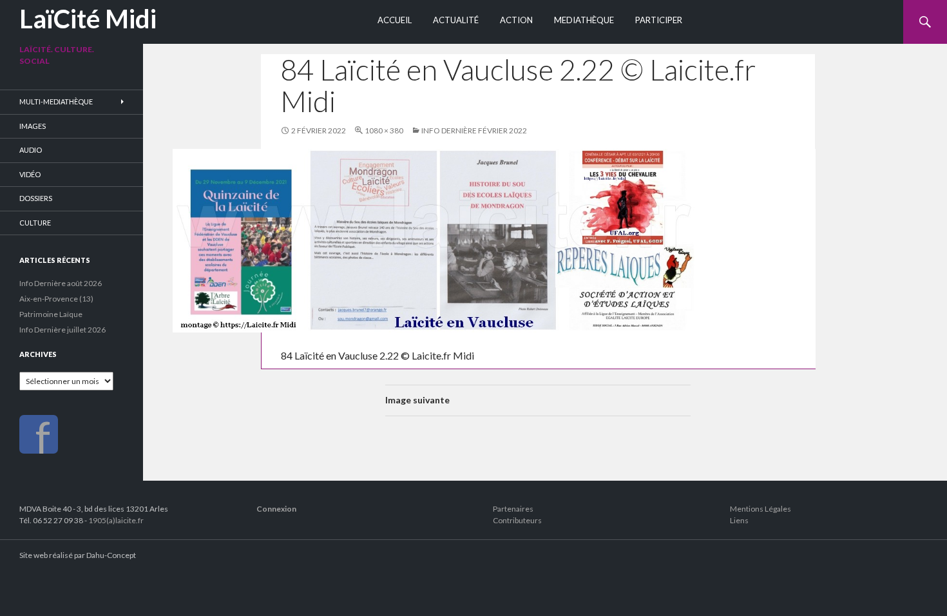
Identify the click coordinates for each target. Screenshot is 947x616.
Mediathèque (584, 20)
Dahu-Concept (111, 555)
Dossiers (35, 198)
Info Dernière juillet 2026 (62, 329)
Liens (739, 520)
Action (516, 20)
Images (32, 126)
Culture (35, 222)
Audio (30, 150)
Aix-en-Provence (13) (56, 298)
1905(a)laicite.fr (116, 520)
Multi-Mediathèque (56, 101)
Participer (658, 20)
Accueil (395, 20)
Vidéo (30, 174)
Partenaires (513, 509)
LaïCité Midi (88, 18)
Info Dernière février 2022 (474, 130)
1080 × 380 (384, 130)
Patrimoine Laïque (50, 314)
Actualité (456, 20)
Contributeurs (517, 520)
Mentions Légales (760, 509)
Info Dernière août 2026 (60, 283)
